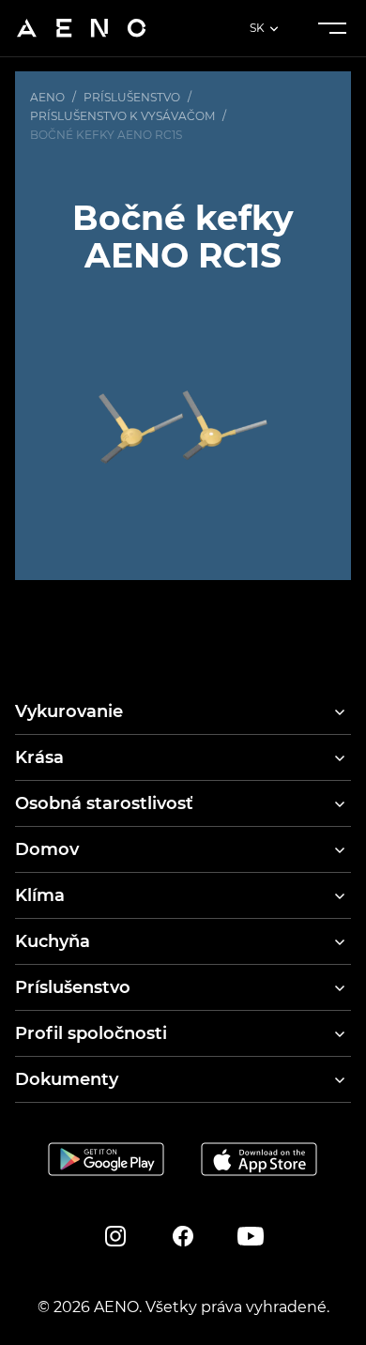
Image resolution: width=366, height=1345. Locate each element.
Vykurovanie (69, 711)
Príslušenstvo (72, 987)
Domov (47, 849)
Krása (39, 757)
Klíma (40, 895)
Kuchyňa (52, 941)
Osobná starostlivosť (104, 803)
